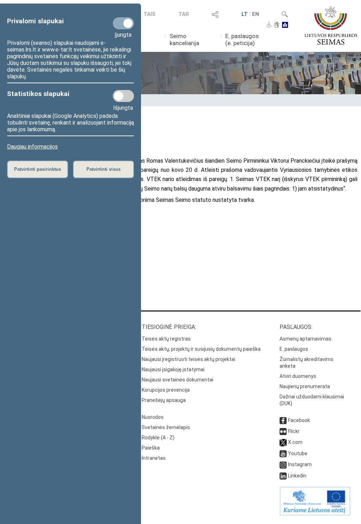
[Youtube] (283, 453)
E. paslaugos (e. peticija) (242, 39)
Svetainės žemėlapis (166, 427)
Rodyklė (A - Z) (158, 437)
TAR (183, 14)
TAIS (149, 14)
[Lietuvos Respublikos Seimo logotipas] (330, 25)
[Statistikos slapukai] (123, 96)
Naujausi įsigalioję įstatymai (173, 369)
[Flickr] (283, 431)
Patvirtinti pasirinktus (37, 169)
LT (244, 14)
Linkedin (297, 475)
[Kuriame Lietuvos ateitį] (315, 514)
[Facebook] (283, 420)
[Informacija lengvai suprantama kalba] (285, 25)
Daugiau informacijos (32, 146)
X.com (295, 442)
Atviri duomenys (298, 376)
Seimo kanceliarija (184, 39)
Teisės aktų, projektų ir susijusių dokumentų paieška (201, 349)
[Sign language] (277, 25)
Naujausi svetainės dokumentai (177, 380)
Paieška (151, 448)
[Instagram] (283, 464)
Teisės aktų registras (166, 339)
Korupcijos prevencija (166, 390)
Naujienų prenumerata (305, 386)
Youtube (297, 453)
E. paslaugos (294, 349)
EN (255, 14)
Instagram (300, 464)
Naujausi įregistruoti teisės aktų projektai (188, 359)
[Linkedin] (283, 475)
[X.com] (283, 442)
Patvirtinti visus (103, 169)
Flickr (294, 431)
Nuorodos (153, 417)
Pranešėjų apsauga (164, 400)
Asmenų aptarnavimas (305, 339)
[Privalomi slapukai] (123, 23)
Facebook (299, 420)
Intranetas (154, 458)
